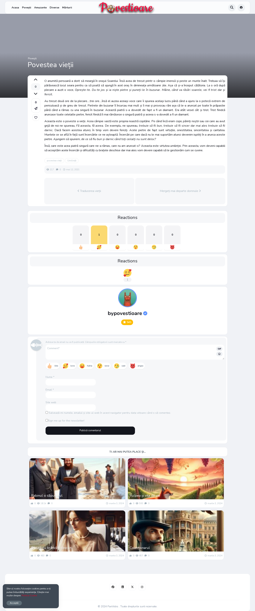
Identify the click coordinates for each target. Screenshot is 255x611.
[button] (35, 105)
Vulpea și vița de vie (145, 495)
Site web (51, 402)
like (56, 365)
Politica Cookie (29, 595)
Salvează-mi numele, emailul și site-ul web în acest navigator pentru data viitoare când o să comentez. (110, 413)
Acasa (15, 7)
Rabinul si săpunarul (47, 495)
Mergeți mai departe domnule (179, 191)
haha (89, 365)
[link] (35, 117)
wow (107, 365)
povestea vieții (54, 160)
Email (50, 389)
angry (140, 365)
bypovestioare (125, 313)
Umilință (71, 160)
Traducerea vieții (90, 191)
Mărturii (67, 7)
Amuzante (40, 7)
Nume (50, 377)
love (72, 365)
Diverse (54, 7)
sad (123, 365)
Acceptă (14, 602)
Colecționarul (140, 548)
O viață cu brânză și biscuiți (51, 548)
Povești (26, 7)
